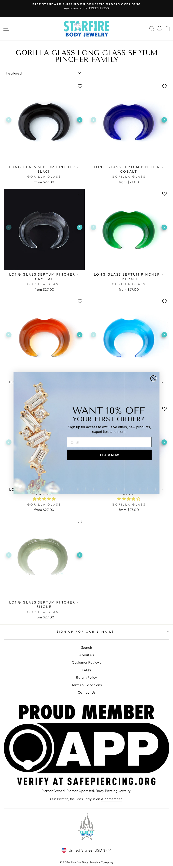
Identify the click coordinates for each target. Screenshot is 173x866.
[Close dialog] (153, 378)
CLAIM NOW (109, 455)
